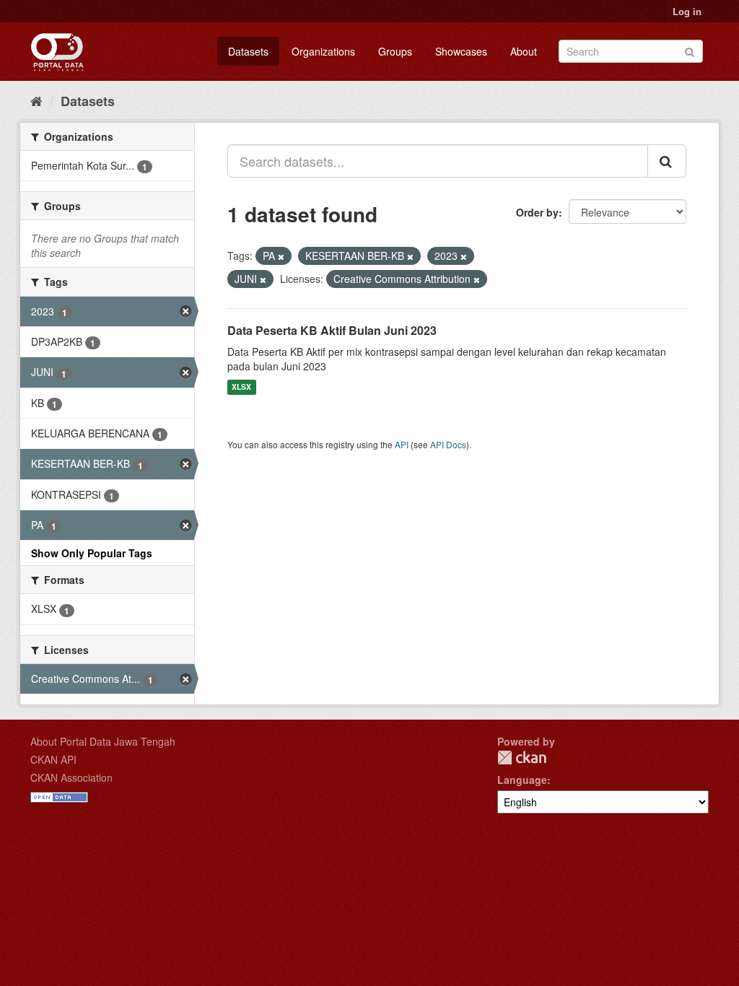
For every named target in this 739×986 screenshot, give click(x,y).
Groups (395, 51)
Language (522, 779)
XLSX (241, 387)
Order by (537, 212)
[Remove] (281, 256)
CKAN (521, 757)
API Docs (448, 444)
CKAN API (53, 759)
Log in (687, 11)
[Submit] (689, 50)
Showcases (461, 51)
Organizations (323, 51)
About (523, 51)
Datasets (248, 51)
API (401, 444)
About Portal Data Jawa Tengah (102, 741)
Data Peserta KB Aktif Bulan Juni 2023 (332, 330)
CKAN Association (71, 777)
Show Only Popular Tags (91, 553)
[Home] (36, 100)
